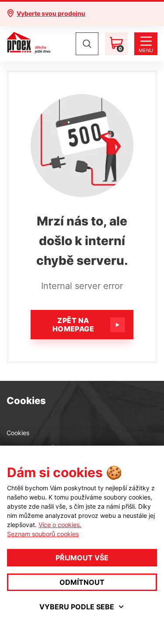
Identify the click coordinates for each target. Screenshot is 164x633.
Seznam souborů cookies (43, 534)
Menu (146, 50)
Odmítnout (82, 582)
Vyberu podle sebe (76, 606)
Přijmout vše (82, 557)
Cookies (18, 432)
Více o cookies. (59, 524)
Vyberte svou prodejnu (51, 13)
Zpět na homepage (73, 324)
